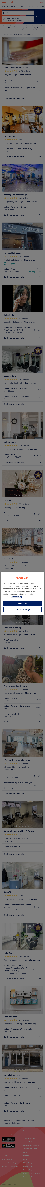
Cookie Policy (16, 597)
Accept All (22, 603)
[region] (22, 593)
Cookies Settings (22, 610)
